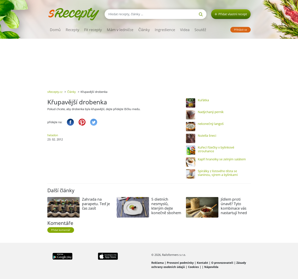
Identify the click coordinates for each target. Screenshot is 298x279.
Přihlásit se (240, 29)
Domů (55, 29)
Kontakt (202, 263)
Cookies (193, 267)
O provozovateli (222, 263)
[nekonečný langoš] (190, 126)
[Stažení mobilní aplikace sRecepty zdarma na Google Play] (62, 256)
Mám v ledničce (120, 29)
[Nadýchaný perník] (190, 114)
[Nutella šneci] (190, 138)
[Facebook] (70, 122)
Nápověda (211, 267)
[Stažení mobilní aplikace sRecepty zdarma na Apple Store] (108, 256)
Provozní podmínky (180, 263)
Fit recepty (93, 29)
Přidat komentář (60, 230)
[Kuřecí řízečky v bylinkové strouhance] (190, 150)
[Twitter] (93, 122)
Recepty (72, 29)
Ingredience (165, 29)
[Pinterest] (82, 122)
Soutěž (200, 29)
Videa (185, 29)
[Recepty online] (73, 14)
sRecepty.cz (54, 92)
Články (144, 29)
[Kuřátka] (190, 103)
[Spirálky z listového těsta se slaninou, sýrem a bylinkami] (190, 174)
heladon (52, 135)
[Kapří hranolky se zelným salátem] (190, 162)
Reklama (157, 263)
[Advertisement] (149, 62)
